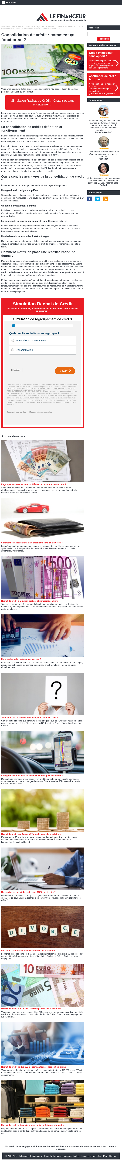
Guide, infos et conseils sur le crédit (26, 26)
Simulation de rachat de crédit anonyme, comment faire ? (29, 717)
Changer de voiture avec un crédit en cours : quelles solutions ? (32, 775)
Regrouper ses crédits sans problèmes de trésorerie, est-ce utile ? (33, 484)
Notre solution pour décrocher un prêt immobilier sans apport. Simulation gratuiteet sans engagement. (102, 64)
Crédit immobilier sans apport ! (100, 54)
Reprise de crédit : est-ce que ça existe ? (21, 659)
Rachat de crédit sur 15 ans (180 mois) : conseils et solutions (31, 1009)
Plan (105, 1156)
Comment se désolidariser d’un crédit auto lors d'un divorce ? (32, 543)
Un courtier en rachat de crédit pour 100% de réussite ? (28, 892)
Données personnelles (91, 1156)
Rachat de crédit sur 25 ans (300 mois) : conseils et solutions (31, 834)
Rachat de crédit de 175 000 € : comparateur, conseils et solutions (33, 1067)
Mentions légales (71, 1156)
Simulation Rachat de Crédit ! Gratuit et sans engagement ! (42, 102)
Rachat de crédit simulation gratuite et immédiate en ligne (29, 601)
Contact (112, 1156)
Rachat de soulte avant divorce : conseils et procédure (28, 950)
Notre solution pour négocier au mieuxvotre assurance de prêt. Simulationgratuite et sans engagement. (102, 89)
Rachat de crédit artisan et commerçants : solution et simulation (32, 1125)
